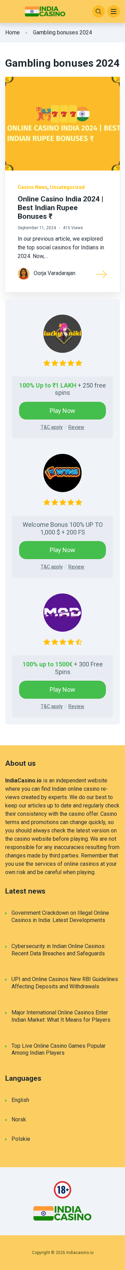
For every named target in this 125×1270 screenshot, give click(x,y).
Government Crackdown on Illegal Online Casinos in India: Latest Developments (60, 916)
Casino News (33, 187)
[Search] (98, 11)
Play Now (62, 410)
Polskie (20, 1139)
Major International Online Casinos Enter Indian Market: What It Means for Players (60, 1016)
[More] (101, 274)
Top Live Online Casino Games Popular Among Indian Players (58, 1049)
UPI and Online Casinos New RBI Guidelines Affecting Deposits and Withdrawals (64, 983)
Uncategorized (67, 187)
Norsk (18, 1119)
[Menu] (113, 11)
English (20, 1100)
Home (12, 32)
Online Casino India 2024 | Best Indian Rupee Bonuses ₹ (60, 208)
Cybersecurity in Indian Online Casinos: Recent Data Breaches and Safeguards (58, 950)
